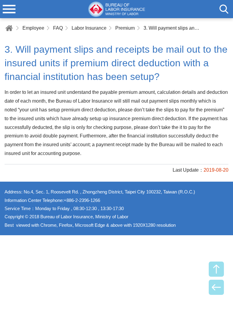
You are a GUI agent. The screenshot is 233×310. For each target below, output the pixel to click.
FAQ (58, 28)
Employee (33, 28)
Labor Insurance (89, 28)
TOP (216, 269)
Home (9, 28)
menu (9, 9)
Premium (125, 28)
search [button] (224, 9)
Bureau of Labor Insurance (116, 9)
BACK (216, 287)
